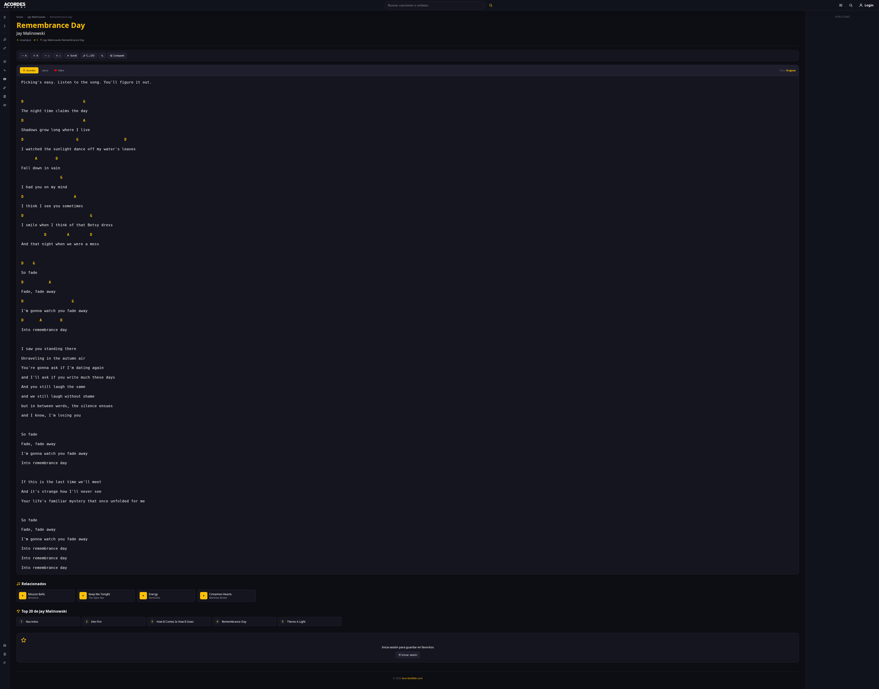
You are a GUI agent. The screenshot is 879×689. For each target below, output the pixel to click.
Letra (45, 70)
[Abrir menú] (840, 5)
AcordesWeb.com (412, 678)
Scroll (73, 55)
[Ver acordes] (5, 96)
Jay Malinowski (36, 17)
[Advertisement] (842, 88)
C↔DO (90, 55)
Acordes (31, 70)
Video (61, 70)
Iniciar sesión (409, 655)
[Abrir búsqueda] (850, 5)
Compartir (118, 55)
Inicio (19, 17)
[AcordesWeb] (20, 5)
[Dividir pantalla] (5, 105)
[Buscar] (490, 5)
